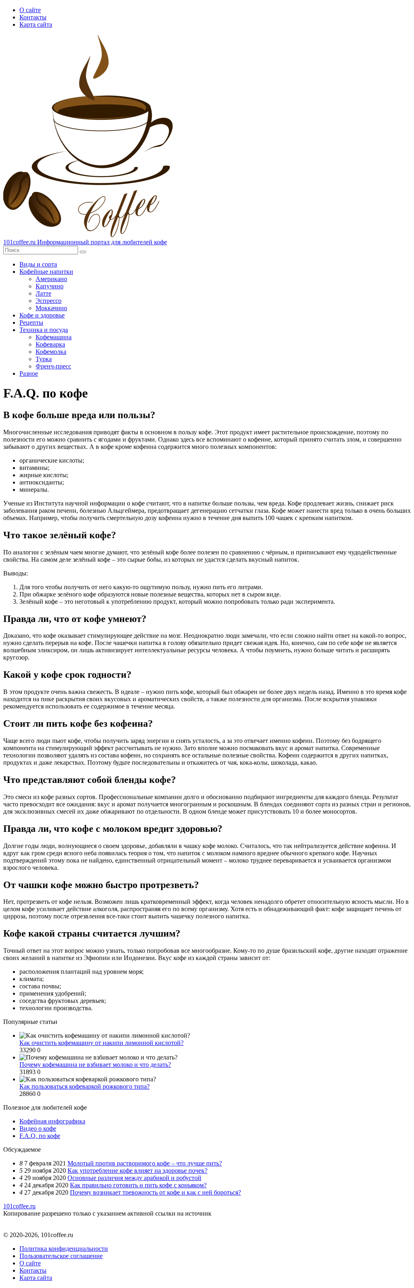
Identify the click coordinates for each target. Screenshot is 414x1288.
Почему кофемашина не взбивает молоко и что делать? (95, 1064)
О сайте (30, 9)
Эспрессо (48, 300)
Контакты (32, 17)
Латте (43, 293)
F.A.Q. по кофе (39, 1135)
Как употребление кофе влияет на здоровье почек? (137, 1170)
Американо (51, 278)
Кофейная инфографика (52, 1121)
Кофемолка (51, 351)
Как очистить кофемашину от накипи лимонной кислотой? (101, 1042)
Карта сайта (35, 24)
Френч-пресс (53, 366)
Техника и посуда (43, 329)
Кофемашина (54, 337)
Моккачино (51, 308)
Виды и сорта (38, 264)
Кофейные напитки (46, 271)
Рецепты (31, 322)
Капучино (49, 286)
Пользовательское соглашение (61, 1255)
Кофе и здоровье (42, 315)
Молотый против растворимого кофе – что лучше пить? (145, 1163)
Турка (44, 358)
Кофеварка (50, 344)
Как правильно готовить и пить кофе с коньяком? (138, 1185)
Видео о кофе (37, 1128)
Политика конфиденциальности (63, 1248)
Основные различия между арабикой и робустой (134, 1177)
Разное (28, 373)
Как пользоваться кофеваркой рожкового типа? (84, 1086)
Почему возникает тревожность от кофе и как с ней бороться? (155, 1192)
